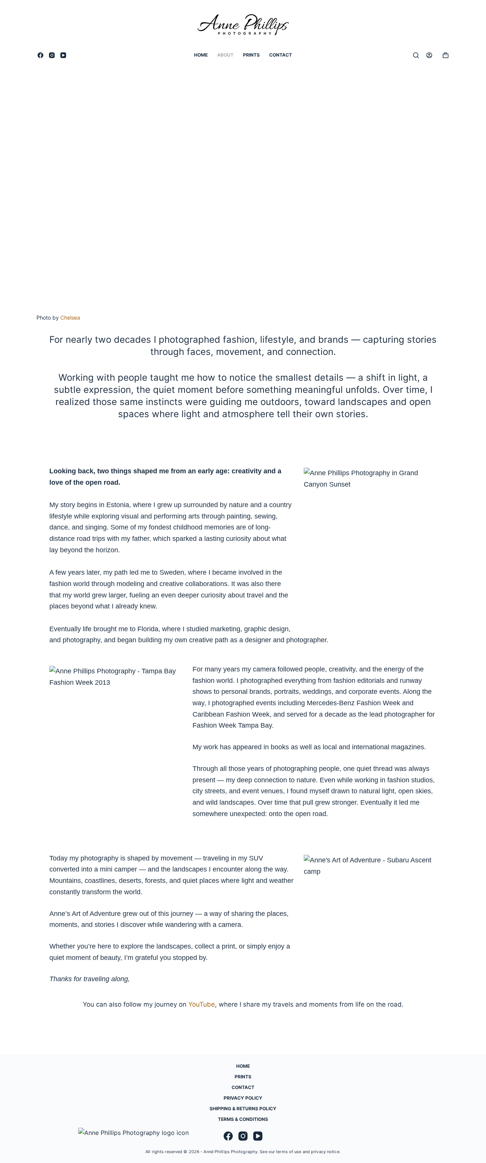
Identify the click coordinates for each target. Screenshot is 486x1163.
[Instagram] (52, 55)
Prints (251, 55)
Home (201, 55)
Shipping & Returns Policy (243, 1108)
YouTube (201, 1004)
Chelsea (70, 317)
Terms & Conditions (243, 1119)
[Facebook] (40, 55)
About (225, 55)
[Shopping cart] (444, 55)
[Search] (416, 55)
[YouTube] (63, 55)
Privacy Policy (243, 1098)
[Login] (429, 55)
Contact (280, 55)
